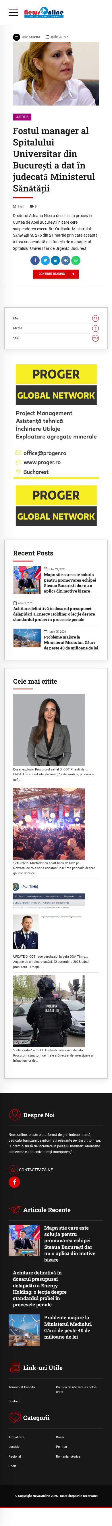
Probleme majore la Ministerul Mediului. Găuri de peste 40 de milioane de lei (71, 642)
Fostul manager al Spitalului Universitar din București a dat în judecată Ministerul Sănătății (54, 159)
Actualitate (16, 1437)
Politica (61, 1447)
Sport (12, 1466)
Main (55, 318)
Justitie (22, 117)
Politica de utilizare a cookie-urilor (76, 1389)
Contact (14, 1401)
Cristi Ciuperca (31, 37)
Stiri (55, 338)
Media (54, 328)
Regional (15, 1456)
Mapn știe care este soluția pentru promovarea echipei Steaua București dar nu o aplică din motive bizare (70, 583)
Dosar (60, 1437)
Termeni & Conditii (22, 1387)
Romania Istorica (68, 1456)
